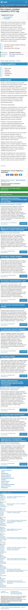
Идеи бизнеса (4, 473)
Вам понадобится (8, 17)
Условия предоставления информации (10, 607)
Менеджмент (4, 487)
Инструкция (7, 18)
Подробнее (23, 223)
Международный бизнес (7, 478)
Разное (3, 471)
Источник (3, 165)
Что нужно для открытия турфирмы (13, 329)
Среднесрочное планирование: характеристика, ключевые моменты (13, 439)
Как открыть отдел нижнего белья (12, 414)
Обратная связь (5, 592)
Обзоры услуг (4, 482)
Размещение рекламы (16, 592)
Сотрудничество (15, 591)
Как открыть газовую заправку (11, 256)
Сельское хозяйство (6, 470)
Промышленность (6, 476)
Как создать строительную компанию (16, 55)
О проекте (3, 591)
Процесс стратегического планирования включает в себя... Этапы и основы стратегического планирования (12, 383)
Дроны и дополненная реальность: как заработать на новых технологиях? (14, 228)
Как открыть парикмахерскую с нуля (13, 281)
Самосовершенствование (8, 484)
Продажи (3, 479)
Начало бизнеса (4, 224)
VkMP (5, 2)
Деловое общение (6, 486)
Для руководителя (6, 475)
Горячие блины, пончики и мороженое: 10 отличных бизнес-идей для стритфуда (14, 199)
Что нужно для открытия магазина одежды (13, 305)
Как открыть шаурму (8, 356)
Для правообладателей (16, 593)
